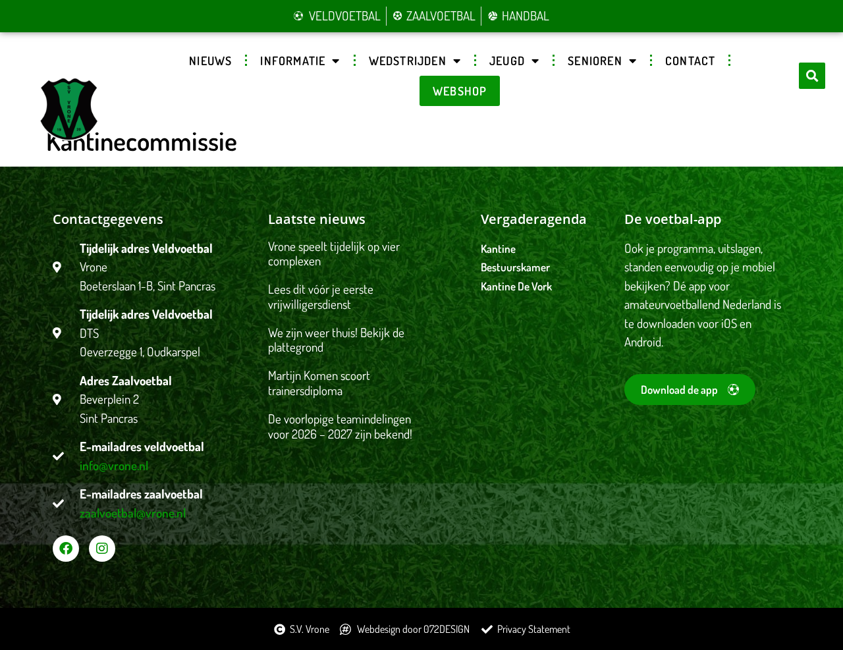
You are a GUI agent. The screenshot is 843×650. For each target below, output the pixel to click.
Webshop (460, 91)
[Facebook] (66, 548)
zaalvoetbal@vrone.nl (133, 512)
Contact (690, 60)
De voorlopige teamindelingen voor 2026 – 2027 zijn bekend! (340, 426)
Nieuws (210, 60)
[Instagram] (102, 548)
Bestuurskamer (515, 267)
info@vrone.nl (114, 465)
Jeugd (507, 60)
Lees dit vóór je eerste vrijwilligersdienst (320, 296)
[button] (812, 76)
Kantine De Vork (516, 286)
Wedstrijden (408, 60)
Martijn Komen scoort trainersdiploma (319, 382)
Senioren (595, 60)
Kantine (498, 249)
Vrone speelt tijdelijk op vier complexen (334, 253)
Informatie (292, 60)
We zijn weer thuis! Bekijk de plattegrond (336, 340)
